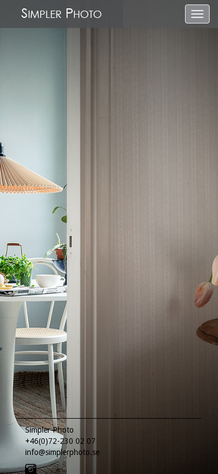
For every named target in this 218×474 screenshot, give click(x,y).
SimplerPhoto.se (61, 14)
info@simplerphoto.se (62, 452)
